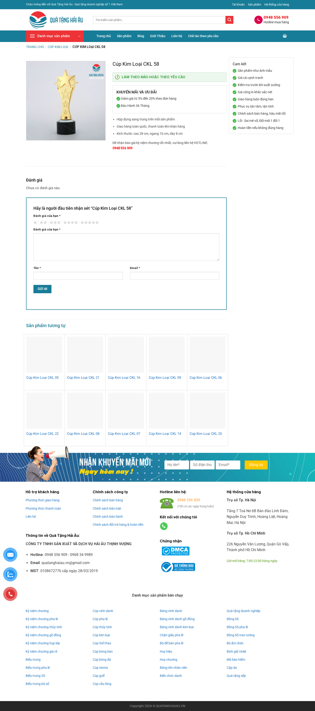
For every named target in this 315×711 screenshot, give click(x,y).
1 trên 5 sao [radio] (34, 223)
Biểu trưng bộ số (37, 684)
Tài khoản (238, 4)
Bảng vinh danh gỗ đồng (177, 619)
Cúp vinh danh (103, 611)
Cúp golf (99, 676)
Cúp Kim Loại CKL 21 (83, 378)
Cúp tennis (100, 667)
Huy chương (168, 659)
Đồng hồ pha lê (237, 627)
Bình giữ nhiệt (236, 651)
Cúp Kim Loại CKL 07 (124, 434)
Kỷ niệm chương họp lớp (43, 643)
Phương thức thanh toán (43, 508)
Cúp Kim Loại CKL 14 (165, 434)
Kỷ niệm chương (37, 611)
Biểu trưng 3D (35, 676)
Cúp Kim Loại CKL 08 (83, 434)
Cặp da (232, 667)
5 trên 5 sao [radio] (89, 223)
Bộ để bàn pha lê (171, 643)
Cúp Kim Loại (58, 47)
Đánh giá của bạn (46, 216)
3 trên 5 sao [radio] (54, 223)
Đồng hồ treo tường (241, 635)
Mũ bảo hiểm (236, 659)
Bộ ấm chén (235, 643)
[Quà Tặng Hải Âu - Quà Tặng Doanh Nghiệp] (56, 20)
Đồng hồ (233, 619)
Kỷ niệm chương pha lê (42, 619)
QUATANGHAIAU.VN (170, 706)
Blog (140, 36)
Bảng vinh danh (171, 611)
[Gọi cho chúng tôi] (164, 526)
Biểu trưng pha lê (38, 667)
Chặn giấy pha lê (171, 635)
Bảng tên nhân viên (173, 667)
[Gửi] (229, 20)
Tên (37, 268)
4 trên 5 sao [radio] (70, 223)
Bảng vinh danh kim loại (177, 627)
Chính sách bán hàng (108, 500)
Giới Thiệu (157, 36)
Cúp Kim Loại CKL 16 (124, 378)
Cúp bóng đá (102, 659)
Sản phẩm (254, 4)
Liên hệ (176, 36)
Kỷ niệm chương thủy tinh (44, 627)
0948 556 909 (122, 148)
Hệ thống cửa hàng (276, 4)
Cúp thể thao (102, 643)
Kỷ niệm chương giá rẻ (41, 651)
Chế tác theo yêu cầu (203, 36)
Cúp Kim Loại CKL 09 (165, 378)
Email (135, 268)
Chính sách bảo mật (107, 508)
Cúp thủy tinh (102, 627)
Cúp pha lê (100, 619)
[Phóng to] (32, 134)
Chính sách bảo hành (108, 516)
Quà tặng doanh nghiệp (243, 611)
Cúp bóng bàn (103, 651)
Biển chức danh (171, 676)
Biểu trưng (33, 659)
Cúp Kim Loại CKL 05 (42, 378)
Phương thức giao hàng (42, 500)
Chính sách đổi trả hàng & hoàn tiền (118, 524)
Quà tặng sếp (236, 676)
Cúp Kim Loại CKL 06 (206, 378)
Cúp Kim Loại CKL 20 (206, 434)
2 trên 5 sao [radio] (42, 223)
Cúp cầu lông (102, 684)
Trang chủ (103, 36)
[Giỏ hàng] (284, 36)
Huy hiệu (166, 651)
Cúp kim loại (101, 635)
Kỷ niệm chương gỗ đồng (43, 635)
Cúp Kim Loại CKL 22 (42, 434)
